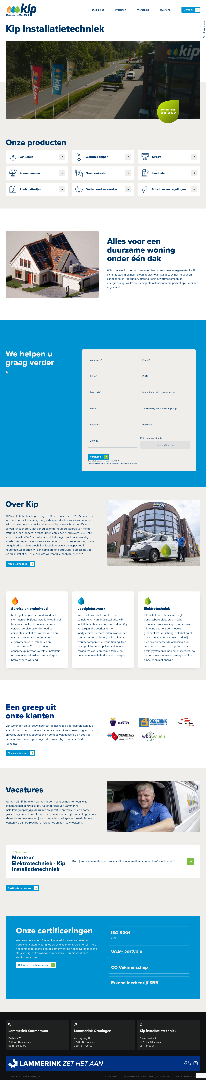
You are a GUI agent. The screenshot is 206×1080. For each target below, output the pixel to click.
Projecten (120, 9)
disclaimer (112, 1076)
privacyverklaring (129, 1076)
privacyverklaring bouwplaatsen (155, 1076)
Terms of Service (115, 463)
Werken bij (143, 9)
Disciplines (98, 9)
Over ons (165, 9)
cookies (176, 1076)
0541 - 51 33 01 (147, 1045)
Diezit (195, 1076)
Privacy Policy (101, 463)
